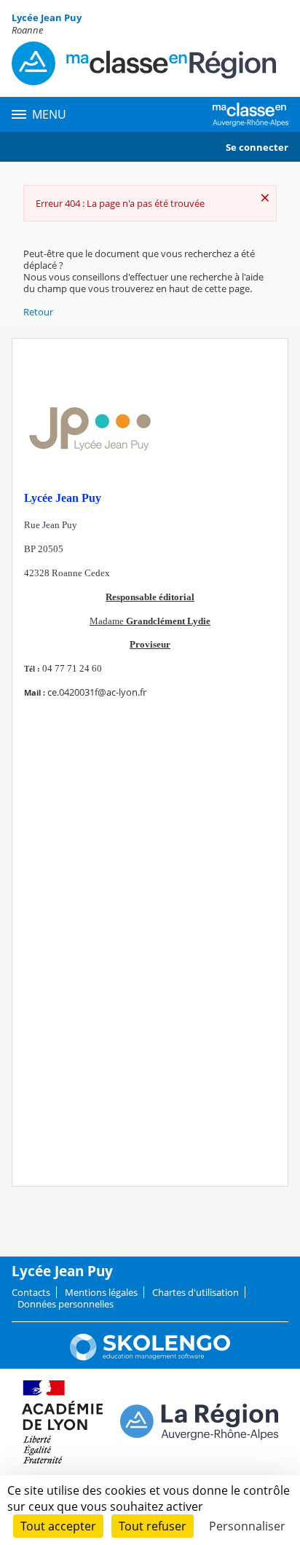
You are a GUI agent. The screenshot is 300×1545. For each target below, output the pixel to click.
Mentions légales (101, 1292)
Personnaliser (247, 1526)
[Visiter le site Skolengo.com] (150, 1357)
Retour (38, 311)
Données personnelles (65, 1304)
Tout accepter (58, 1526)
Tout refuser (152, 1526)
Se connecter (257, 147)
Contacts (31, 1292)
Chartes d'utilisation (195, 1292)
